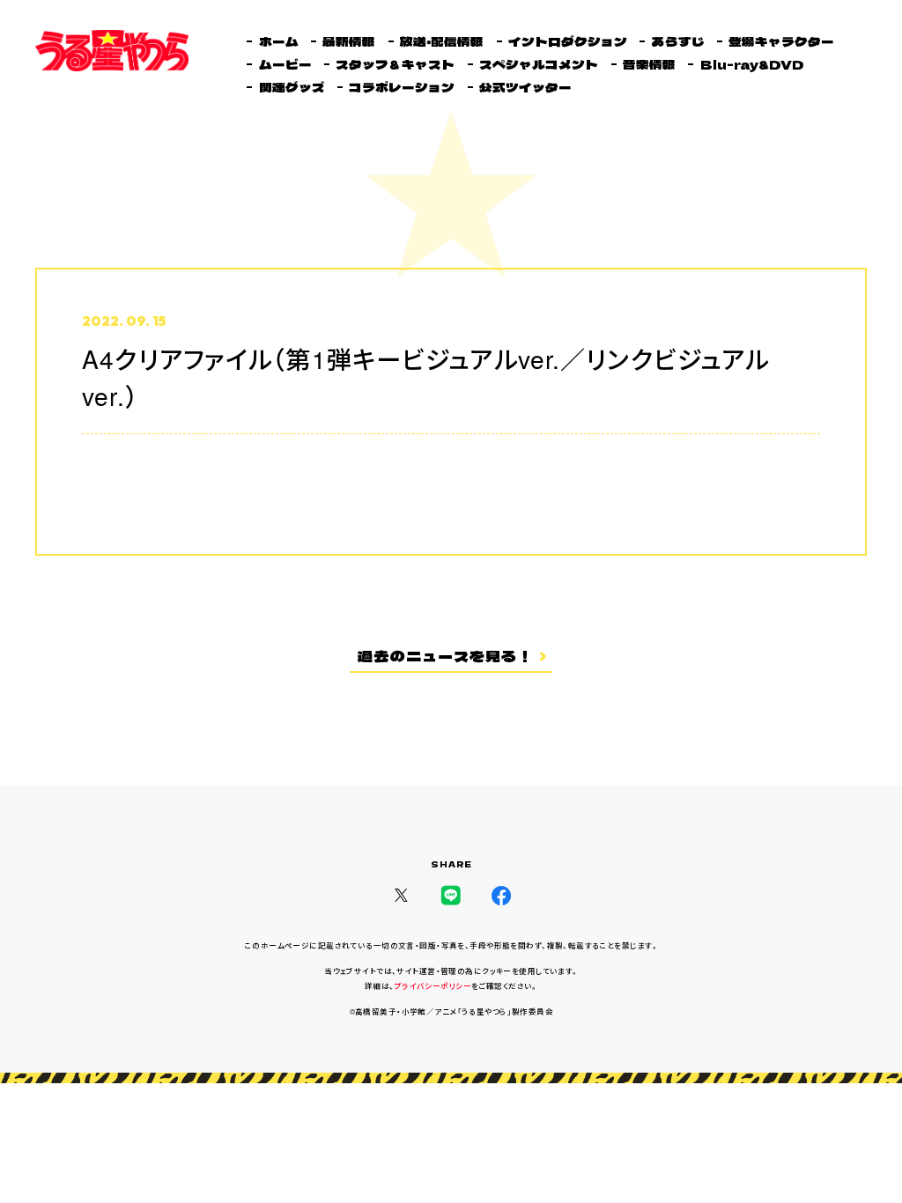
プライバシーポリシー (433, 985)
